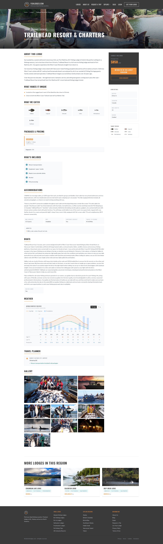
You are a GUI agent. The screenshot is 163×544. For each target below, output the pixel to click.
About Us (86, 4)
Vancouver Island (88, 528)
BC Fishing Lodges (59, 517)
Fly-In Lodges (58, 520)
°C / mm (94, 307)
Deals (114, 520)
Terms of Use (116, 531)
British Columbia (88, 517)
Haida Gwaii (86, 525)
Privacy (119, 538)
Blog (114, 4)
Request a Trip (96, 4)
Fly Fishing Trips (58, 528)
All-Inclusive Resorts (60, 531)
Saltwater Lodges (59, 523)
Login (120, 4)
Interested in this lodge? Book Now (124, 71)
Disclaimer (136, 538)
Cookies (130, 538)
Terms (124, 538)
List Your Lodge (131, 4)
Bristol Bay (86, 520)
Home (26, 12)
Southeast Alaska (88, 523)
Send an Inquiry (123, 78)
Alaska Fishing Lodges (60, 515)
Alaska (85, 515)
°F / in (99, 307)
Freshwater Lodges (59, 525)
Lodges (78, 4)
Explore (106, 4)
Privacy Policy (116, 528)
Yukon (85, 531)
